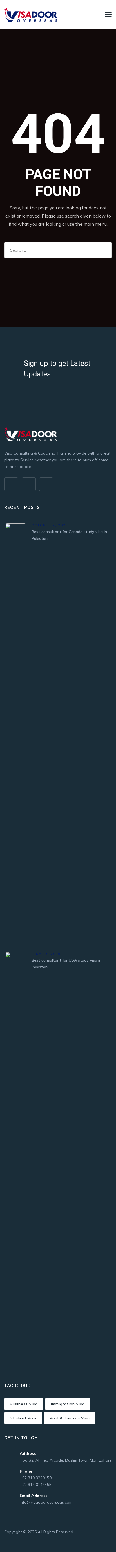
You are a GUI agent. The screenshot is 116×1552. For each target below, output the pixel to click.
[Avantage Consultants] (30, 14)
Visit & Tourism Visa (70, 1418)
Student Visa (23, 1418)
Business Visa (24, 1404)
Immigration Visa (68, 1404)
